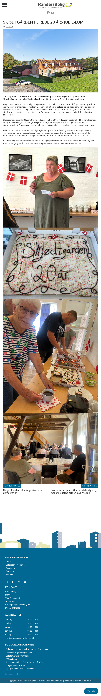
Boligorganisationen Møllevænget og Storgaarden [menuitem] (27, 649)
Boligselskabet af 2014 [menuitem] (15, 665)
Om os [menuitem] (9, 561)
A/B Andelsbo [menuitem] (11, 659)
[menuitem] (48, 13)
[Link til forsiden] (55, 5)
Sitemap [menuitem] (9, 574)
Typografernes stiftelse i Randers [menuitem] (20, 668)
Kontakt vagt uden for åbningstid (20, 638)
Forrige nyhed (12, 485)
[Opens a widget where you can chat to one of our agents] (91, 691)
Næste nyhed (89, 485)
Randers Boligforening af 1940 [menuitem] (19, 652)
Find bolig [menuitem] (10, 571)
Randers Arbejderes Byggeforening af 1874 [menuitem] (24, 662)
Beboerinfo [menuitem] (10, 568)
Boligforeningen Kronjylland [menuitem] (17, 656)
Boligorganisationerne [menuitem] (15, 565)
